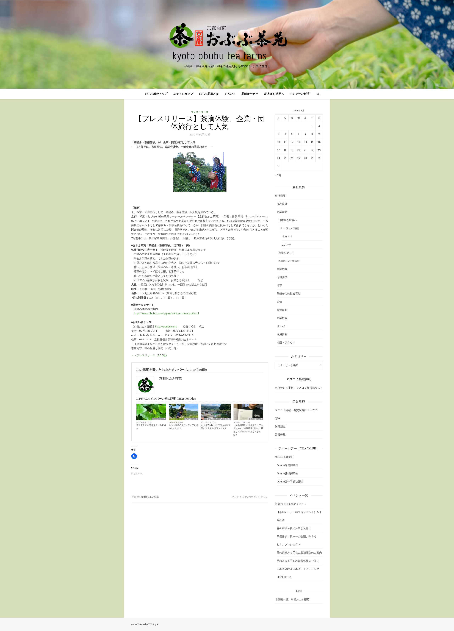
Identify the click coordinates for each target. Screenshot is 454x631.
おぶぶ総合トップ (156, 94)
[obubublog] (227, 41)
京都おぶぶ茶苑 (150, 496)
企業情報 (282, 318)
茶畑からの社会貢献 (289, 293)
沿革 (279, 285)
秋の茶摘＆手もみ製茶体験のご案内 (298, 560)
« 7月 (278, 175)
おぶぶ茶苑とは (208, 94)
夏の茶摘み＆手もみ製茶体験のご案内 (299, 552)
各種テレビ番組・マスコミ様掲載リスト (299, 387)
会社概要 (280, 195)
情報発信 (282, 277)
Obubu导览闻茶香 (287, 465)
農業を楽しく (286, 252)
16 (319, 142)
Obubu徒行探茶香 (287, 473)
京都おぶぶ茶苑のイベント (291, 504)
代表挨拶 (282, 203)
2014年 (286, 244)
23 (319, 150)
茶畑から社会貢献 (289, 261)
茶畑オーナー (249, 94)
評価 (279, 301)
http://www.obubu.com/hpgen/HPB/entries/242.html (165, 313)
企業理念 (282, 212)
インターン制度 (299, 94)
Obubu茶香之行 (284, 457)
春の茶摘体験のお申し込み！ (294, 528)
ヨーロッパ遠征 (289, 228)
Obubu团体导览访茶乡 (290, 481)
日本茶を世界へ (274, 94)
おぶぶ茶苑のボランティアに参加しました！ (183, 427)
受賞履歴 (280, 426)
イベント (230, 94)
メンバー (282, 326)
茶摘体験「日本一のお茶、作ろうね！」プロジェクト (297, 540)
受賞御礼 (280, 434)
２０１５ (287, 236)
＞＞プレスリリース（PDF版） (149, 355)
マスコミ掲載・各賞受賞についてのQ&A (296, 414)
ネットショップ (183, 94)
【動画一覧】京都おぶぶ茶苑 (292, 599)
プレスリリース (200, 111)
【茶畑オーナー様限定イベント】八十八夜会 (299, 516)
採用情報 (282, 334)
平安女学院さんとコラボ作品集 (217, 419)
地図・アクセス (286, 342)
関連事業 (282, 310)
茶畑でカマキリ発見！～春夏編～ (151, 427)
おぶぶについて (159, 419)
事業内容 (282, 269)
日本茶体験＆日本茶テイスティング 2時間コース (299, 573)
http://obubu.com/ (167, 326)
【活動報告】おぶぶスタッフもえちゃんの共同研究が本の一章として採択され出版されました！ (248, 430)
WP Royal (153, 624)
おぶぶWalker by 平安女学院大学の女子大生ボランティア (216, 427)
